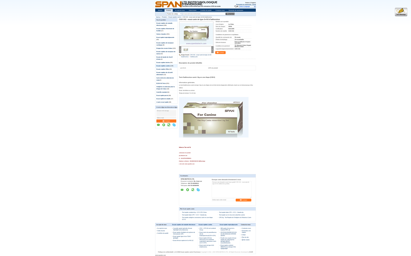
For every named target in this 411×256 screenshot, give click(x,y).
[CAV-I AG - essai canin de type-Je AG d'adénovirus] (196, 34)
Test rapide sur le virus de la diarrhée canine (232, 215)
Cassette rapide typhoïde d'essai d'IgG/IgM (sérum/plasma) (182, 229)
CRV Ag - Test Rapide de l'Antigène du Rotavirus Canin (235, 217)
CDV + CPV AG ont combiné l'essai (208, 229)
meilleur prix (194, 57)
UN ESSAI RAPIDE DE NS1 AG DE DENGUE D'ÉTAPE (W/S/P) (229, 234)
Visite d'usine (192, 10)
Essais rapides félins (162, 69)
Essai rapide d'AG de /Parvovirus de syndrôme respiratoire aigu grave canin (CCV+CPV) (208, 240)
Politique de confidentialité (165, 252)
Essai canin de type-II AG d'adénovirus (207, 246)
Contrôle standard (161, 92)
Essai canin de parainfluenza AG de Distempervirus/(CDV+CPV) (208, 234)
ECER (251, 252)
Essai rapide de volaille (163, 99)
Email (254, 4)
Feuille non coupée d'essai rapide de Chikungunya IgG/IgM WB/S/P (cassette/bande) (228, 240)
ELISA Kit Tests (161, 83)
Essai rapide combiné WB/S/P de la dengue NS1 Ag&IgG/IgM (228, 247)
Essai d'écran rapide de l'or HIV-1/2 (183, 240)
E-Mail (244, 235)
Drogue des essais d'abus (164, 48)
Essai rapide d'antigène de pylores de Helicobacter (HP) (184, 233)
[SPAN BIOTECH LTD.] (168, 4)
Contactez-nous (220, 10)
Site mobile (246, 240)
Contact (167, 121)
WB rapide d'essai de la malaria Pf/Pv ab (227, 229)
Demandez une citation (246, 231)
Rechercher (231, 14)
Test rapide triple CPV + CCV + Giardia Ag (231, 212)
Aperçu (158, 17)
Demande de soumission (243, 4)
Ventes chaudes (161, 34)
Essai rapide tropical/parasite (165, 37)
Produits (168, 10)
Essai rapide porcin (162, 95)
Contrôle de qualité (205, 10)
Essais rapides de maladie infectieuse (183, 224)
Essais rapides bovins (163, 62)
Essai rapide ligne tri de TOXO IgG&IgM (182, 237)
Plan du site (245, 237)
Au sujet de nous (180, 10)
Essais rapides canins (174, 17)
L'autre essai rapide (162, 102)
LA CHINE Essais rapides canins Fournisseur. (187, 252)
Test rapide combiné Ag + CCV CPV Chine (194, 212)
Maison (160, 10)
